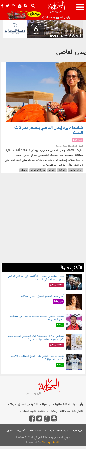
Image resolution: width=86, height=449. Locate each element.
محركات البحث (38, 170)
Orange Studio (51, 442)
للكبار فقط (77, 411)
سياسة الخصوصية (59, 431)
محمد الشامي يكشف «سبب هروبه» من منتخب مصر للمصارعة (37, 317)
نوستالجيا (43, 411)
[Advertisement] (43, 220)
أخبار (74, 404)
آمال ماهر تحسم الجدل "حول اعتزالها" (41, 296)
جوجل (24, 170)
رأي (81, 404)
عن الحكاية (77, 431)
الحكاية (62, 170)
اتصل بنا (9, 431)
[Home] (56, 10)
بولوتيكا (46, 404)
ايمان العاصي (75, 170)
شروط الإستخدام (37, 431)
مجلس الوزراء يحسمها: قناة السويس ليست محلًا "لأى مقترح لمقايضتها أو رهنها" (36, 337)
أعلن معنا (21, 431)
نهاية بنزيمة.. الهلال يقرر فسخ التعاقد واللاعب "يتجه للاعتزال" (37, 357)
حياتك (12, 404)
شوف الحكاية (28, 411)
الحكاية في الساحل (28, 404)
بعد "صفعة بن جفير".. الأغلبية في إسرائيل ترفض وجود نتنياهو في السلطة (36, 277)
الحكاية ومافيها (62, 404)
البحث (52, 170)
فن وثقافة (64, 411)
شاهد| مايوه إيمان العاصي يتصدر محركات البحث (48, 130)
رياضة (54, 411)
